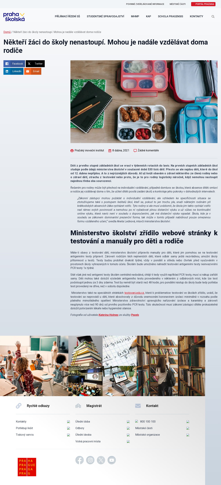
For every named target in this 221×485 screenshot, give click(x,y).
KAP (148, 16)
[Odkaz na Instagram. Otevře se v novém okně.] (90, 460)
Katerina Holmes (108, 315)
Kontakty (196, 16)
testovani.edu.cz (134, 292)
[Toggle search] (213, 16)
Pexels (135, 315)
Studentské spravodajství (105, 16)
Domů (7, 32)
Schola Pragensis (170, 16)
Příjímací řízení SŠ (67, 16)
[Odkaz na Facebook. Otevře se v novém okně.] (79, 460)
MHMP (135, 16)
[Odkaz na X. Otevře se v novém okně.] (101, 460)
